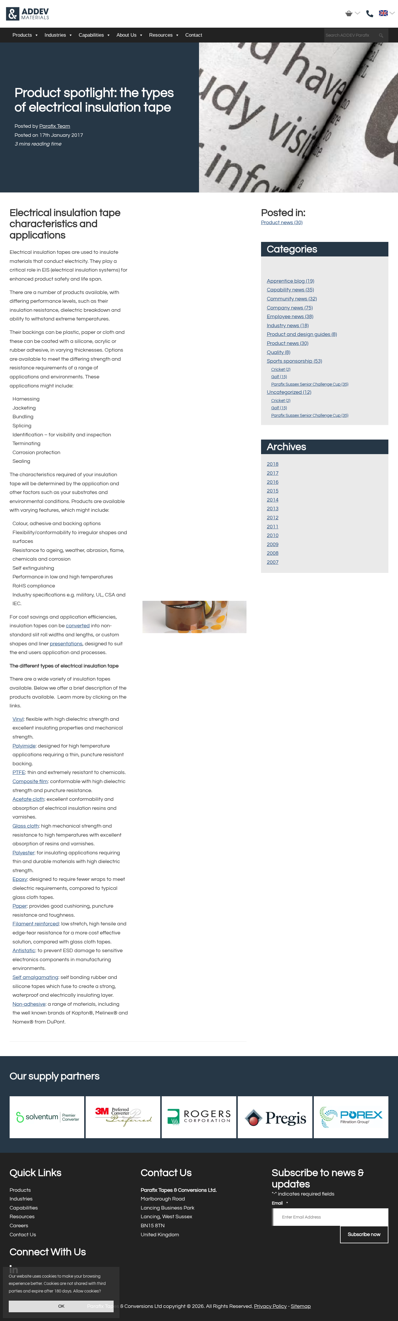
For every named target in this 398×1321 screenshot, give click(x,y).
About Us (127, 35)
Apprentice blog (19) (290, 281)
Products (22, 35)
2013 (273, 508)
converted (78, 625)
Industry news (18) (288, 325)
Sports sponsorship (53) (294, 361)
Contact (193, 35)
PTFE (19, 772)
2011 (273, 527)
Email (280, 1203)
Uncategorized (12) (289, 392)
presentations (66, 644)
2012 (273, 517)
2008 (273, 553)
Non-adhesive (29, 1004)
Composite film (30, 781)
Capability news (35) (290, 290)
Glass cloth (26, 826)
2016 (273, 482)
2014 (273, 500)
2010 (273, 535)
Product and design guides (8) (302, 334)
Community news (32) (292, 299)
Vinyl (18, 719)
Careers (68, 1225)
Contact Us (68, 1234)
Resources (161, 35)
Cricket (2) (280, 369)
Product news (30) (281, 222)
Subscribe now (364, 1234)
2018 (273, 464)
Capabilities (91, 35)
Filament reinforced (36, 924)
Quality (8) (278, 352)
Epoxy (20, 879)
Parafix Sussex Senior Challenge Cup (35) (309, 384)
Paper (20, 906)
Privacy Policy (270, 1306)
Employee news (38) (290, 316)
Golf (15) (279, 377)
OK (61, 1306)
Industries (55, 35)
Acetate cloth (28, 799)
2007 (273, 562)
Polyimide (24, 746)
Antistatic (24, 950)
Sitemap (301, 1306)
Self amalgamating (35, 977)
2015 (273, 491)
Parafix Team (54, 126)
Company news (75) (290, 308)
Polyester (23, 853)
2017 (273, 473)
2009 (273, 544)
